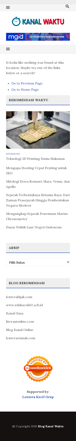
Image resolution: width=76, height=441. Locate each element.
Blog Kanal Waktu (51, 426)
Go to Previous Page (27, 83)
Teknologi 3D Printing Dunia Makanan (35, 159)
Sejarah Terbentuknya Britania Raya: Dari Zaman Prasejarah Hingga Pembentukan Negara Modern (38, 200)
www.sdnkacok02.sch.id (24, 305)
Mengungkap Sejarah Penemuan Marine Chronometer (37, 216)
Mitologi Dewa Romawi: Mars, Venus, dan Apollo (38, 184)
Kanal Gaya (14, 313)
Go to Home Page (25, 89)
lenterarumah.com (20, 338)
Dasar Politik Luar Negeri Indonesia (34, 227)
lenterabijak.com (19, 297)
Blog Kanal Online (19, 330)
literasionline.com (20, 321)
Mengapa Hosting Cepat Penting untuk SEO (36, 170)
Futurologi (13, 154)
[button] (8, 7)
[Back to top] (64, 429)
